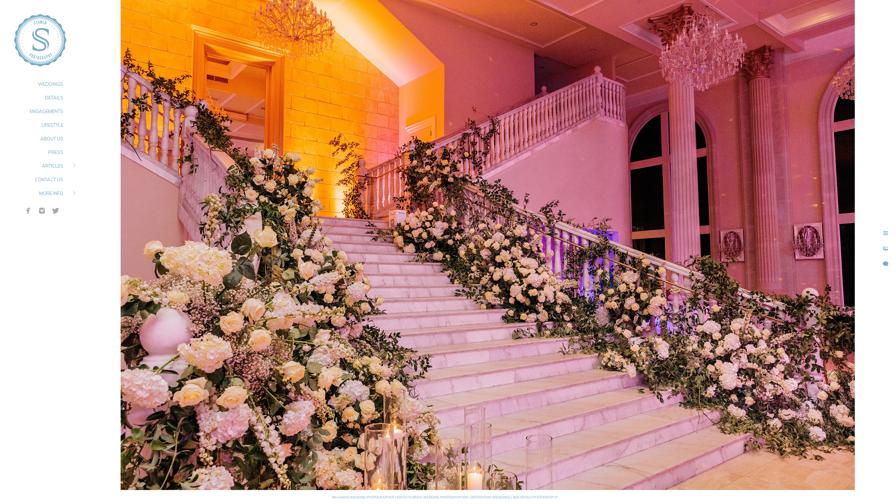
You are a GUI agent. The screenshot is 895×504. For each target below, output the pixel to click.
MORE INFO (51, 193)
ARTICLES (52, 166)
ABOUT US (51, 138)
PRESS (55, 152)
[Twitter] (56, 211)
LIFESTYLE (52, 125)
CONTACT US (49, 179)
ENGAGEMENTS (46, 111)
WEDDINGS (50, 84)
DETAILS (54, 97)
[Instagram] (42, 211)
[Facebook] (28, 211)
